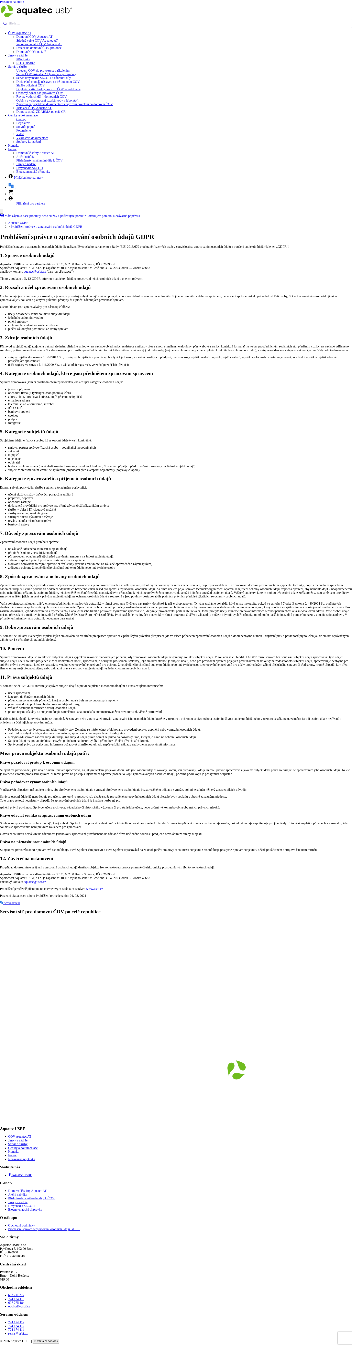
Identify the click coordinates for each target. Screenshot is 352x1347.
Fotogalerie (23, 130)
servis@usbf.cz (18, 1333)
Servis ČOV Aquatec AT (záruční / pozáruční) (46, 74)
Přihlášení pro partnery (30, 203)
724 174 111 (16, 1329)
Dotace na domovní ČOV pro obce (39, 48)
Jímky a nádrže (18, 55)
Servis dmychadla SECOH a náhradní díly (43, 78)
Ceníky (21, 119)
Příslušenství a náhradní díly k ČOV (39, 160)
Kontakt (13, 145)
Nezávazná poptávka (21, 1159)
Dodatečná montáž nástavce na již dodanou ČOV (48, 81)
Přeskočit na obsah (12, 1)
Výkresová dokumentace (32, 138)
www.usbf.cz (94, 888)
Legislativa (23, 123)
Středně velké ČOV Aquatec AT (37, 40)
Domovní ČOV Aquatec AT (34, 36)
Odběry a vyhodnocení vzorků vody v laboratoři (47, 100)
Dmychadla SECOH (29, 168)
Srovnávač (11, 903)
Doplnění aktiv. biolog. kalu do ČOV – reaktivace (48, 89)
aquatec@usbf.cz (35, 271)
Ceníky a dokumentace (23, 115)
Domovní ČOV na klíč (31, 51)
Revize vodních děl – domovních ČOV (41, 96)
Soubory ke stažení (28, 141)
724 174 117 (16, 1326)
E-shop (12, 149)
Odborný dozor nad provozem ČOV (39, 93)
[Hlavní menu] (1, 211)
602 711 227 (16, 1295)
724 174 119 (16, 1322)
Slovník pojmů (25, 126)
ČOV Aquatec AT (19, 33)
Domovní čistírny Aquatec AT (35, 153)
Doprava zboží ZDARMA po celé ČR (41, 111)
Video (20, 134)
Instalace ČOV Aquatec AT (34, 108)
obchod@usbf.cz (19, 1306)
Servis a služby (18, 66)
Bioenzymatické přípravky (33, 171)
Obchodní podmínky (21, 1225)
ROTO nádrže (25, 63)
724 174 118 (16, 1299)
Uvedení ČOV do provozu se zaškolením (42, 70)
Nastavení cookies (46, 1341)
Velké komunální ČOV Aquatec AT (39, 44)
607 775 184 (16, 1302)
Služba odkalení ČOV (30, 85)
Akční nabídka (25, 156)
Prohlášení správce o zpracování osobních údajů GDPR (46, 226)
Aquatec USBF (18, 223)
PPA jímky (23, 59)
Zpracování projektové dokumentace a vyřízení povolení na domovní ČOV (64, 104)
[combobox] (176, 23)
